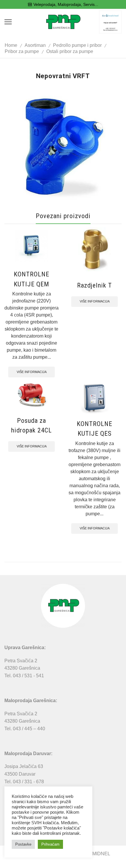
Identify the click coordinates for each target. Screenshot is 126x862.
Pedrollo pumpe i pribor (77, 45)
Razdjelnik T (94, 285)
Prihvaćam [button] (50, 844)
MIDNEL (101, 853)
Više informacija (32, 372)
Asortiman (35, 45)
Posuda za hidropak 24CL (31, 425)
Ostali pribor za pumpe (69, 51)
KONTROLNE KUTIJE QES (94, 428)
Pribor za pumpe (22, 51)
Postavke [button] (23, 844)
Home (11, 45)
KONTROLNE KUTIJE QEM (31, 279)
